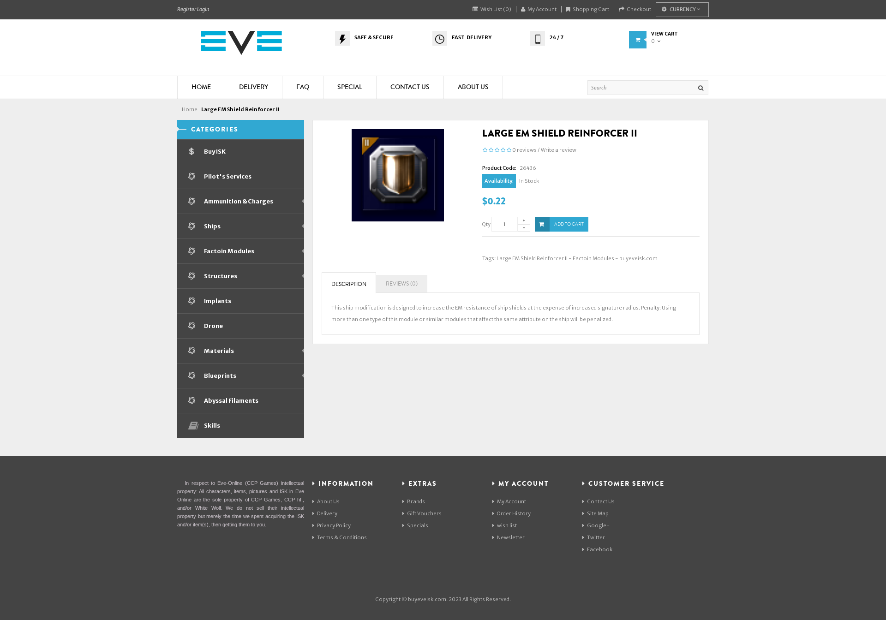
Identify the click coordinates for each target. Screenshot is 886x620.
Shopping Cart (591, 9)
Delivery (327, 513)
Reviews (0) (402, 284)
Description (348, 284)
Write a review (558, 150)
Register (186, 9)
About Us (328, 501)
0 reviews (524, 150)
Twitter (596, 537)
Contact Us (601, 501)
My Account (542, 9)
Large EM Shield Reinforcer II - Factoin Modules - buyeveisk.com (577, 258)
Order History (514, 513)
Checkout (639, 9)
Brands (416, 501)
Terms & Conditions (342, 537)
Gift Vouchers (424, 513)
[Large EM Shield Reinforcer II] (398, 175)
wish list (507, 525)
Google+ (598, 525)
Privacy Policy (334, 525)
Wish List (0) (495, 9)
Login (203, 9)
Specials (417, 525)
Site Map (598, 513)
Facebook (599, 549)
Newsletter (511, 537)
